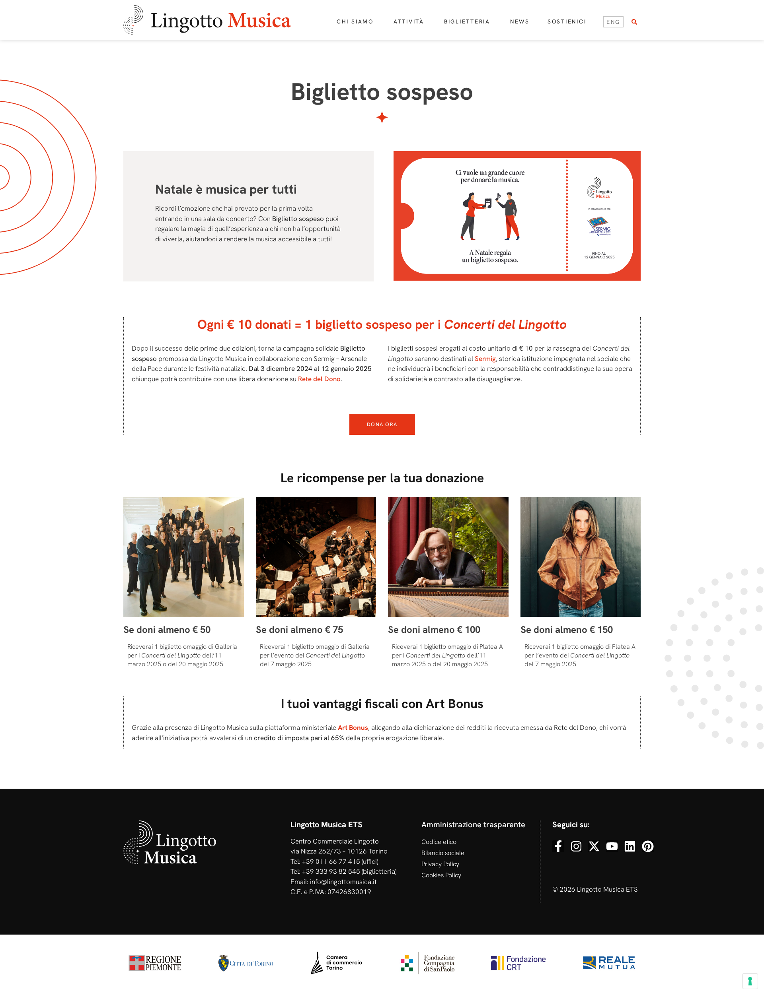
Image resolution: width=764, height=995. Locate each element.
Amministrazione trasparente (473, 824)
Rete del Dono (319, 378)
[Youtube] (612, 846)
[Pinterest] (648, 846)
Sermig (485, 358)
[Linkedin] (630, 846)
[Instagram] (576, 846)
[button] (634, 22)
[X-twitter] (594, 846)
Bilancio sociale (442, 853)
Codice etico (438, 842)
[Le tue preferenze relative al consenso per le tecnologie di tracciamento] (750, 981)
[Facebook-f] (558, 846)
